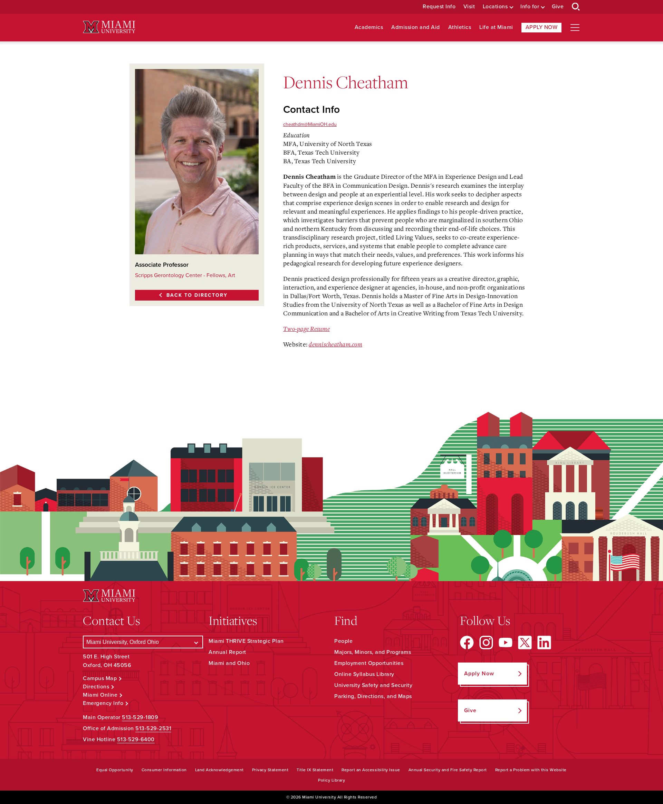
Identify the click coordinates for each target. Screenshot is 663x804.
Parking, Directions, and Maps (373, 696)
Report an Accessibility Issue (371, 769)
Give (558, 6)
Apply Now (542, 27)
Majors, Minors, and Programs (372, 652)
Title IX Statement (315, 769)
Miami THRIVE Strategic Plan (246, 641)
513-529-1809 (140, 717)
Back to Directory (197, 295)
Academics (369, 27)
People (343, 641)
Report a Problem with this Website (531, 769)
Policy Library (331, 780)
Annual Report (227, 652)
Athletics (459, 27)
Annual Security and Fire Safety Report (448, 769)
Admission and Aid (415, 27)
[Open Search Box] (576, 7)
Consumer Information (164, 769)
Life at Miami (496, 27)
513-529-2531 (153, 728)
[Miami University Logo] (109, 27)
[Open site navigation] (575, 27)
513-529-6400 (136, 739)
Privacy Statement (270, 769)
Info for (529, 6)
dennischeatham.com (335, 344)
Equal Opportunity (114, 769)
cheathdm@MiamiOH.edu (310, 124)
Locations (495, 6)
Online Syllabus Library (364, 674)
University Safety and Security (373, 685)
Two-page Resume (306, 328)
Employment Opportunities (368, 663)
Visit (469, 6)
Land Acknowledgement (219, 769)
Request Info (439, 6)
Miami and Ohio (229, 663)
